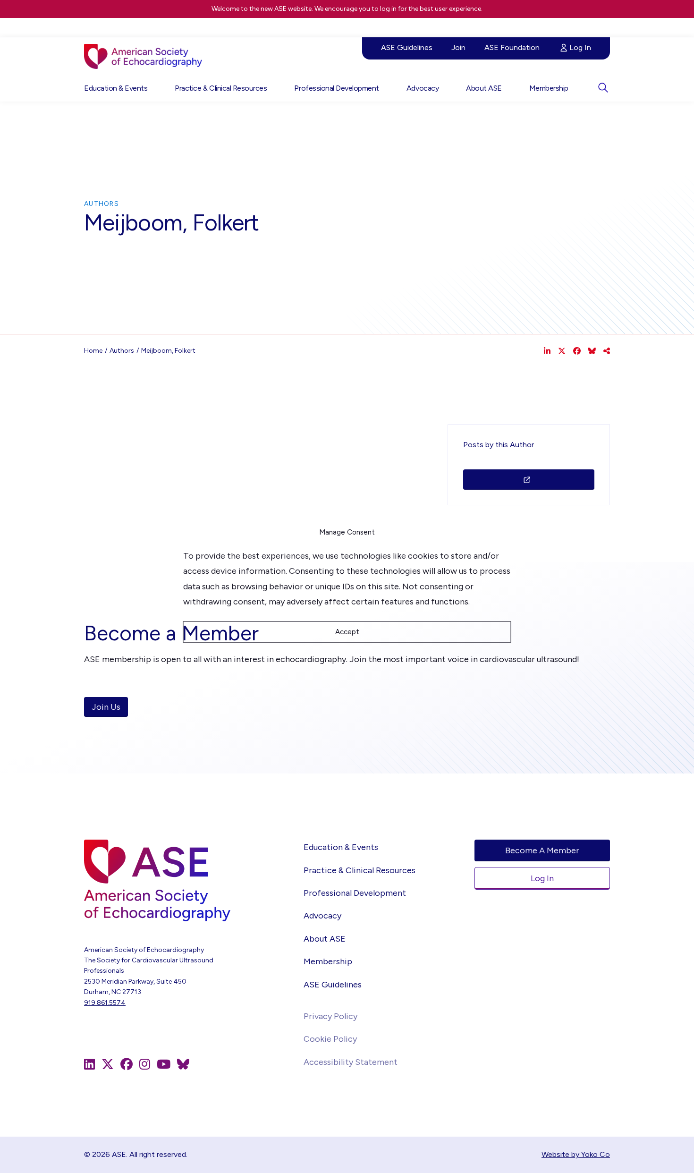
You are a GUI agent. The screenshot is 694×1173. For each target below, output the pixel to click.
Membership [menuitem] (548, 88)
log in (388, 9)
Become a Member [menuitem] (542, 850)
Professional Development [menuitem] (336, 88)
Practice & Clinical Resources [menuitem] (221, 88)
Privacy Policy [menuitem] (330, 1016)
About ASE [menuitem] (484, 88)
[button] (603, 88)
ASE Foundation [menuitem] (512, 47)
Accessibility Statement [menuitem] (351, 1062)
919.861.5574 (105, 1003)
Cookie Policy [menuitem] (330, 1039)
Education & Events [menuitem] (115, 88)
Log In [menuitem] (580, 47)
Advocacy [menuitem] (422, 88)
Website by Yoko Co (576, 1154)
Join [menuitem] (458, 47)
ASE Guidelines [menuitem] (406, 47)
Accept (347, 632)
